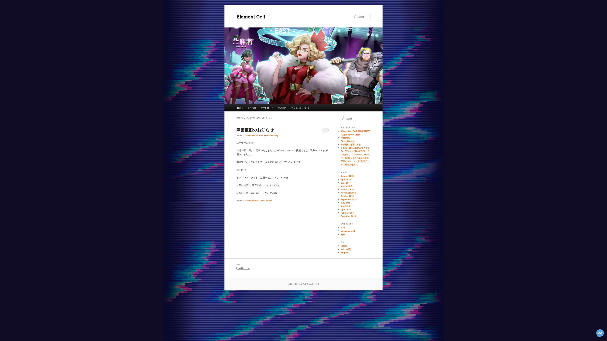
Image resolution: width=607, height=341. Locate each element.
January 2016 (347, 189)
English (344, 252)
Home (240, 107)
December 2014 (348, 216)
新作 (343, 234)
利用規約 (282, 107)
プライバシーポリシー (301, 107)
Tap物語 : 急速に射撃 (351, 144)
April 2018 (346, 179)
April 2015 (346, 209)
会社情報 (252, 107)
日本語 (344, 245)
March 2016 (346, 186)
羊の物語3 (345, 137)
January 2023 (347, 175)
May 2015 (345, 205)
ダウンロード (267, 107)
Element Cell (250, 16)
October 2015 (347, 195)
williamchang (272, 135)
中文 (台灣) (346, 249)
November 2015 (348, 192)
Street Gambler (348, 141)
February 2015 (348, 212)
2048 (343, 227)
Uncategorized (251, 200)
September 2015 (348, 199)
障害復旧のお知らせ (255, 130)
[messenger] (600, 336)
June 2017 (346, 182)
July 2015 (345, 202)
